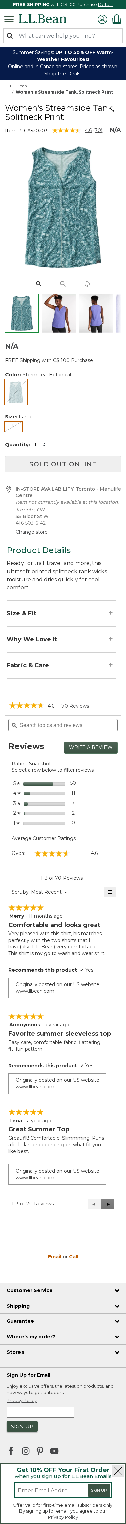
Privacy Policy (63, 1517)
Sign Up (99, 1490)
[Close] (118, 1471)
